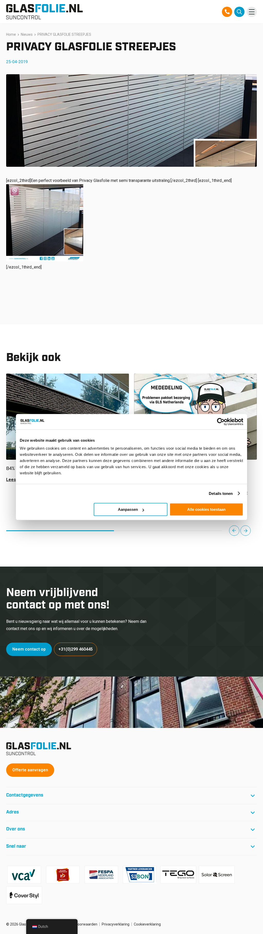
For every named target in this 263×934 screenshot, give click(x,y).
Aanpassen (128, 509)
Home (11, 34)
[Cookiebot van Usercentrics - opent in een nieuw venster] (220, 422)
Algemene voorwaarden (77, 924)
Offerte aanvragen (30, 769)
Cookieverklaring (147, 924)
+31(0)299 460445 (75, 649)
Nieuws (27, 34)
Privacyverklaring (115, 924)
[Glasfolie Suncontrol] (44, 11)
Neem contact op (29, 649)
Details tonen (221, 493)
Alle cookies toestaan (206, 509)
